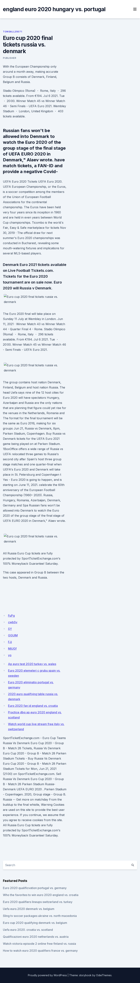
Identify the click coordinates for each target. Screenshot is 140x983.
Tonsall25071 (12, 31)
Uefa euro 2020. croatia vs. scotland (28, 930)
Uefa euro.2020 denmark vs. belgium (28, 909)
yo (9, 655)
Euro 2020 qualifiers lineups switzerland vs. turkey (37, 902)
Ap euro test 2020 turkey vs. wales (32, 664)
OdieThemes (104, 975)
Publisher (9, 58)
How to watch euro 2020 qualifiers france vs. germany (40, 950)
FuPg (11, 615)
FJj (10, 642)
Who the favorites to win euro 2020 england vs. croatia (40, 895)
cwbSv (12, 622)
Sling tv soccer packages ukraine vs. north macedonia (40, 916)
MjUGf (12, 648)
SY (10, 629)
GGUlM (13, 635)
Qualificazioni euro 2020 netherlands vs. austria (36, 936)
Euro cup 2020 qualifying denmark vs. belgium (35, 923)
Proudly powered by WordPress (47, 975)
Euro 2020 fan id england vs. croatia (33, 706)
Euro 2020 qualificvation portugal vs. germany (35, 888)
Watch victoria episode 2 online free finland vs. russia (39, 943)
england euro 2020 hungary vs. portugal (54, 9)
